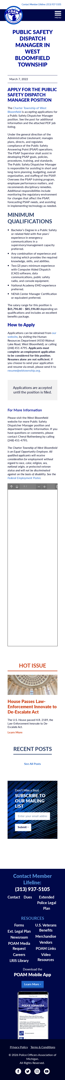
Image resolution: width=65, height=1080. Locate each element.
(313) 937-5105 (53, 4)
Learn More (15, 732)
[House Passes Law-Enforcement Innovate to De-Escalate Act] (33, 685)
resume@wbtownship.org (24, 370)
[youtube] (47, 1073)
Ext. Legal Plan (19, 931)
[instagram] (37, 1073)
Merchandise (45, 936)
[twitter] (28, 1073)
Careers (19, 954)
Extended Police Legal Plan (46, 902)
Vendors (45, 942)
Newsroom (19, 937)
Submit (22, 827)
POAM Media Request (19, 946)
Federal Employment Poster (24, 478)
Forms (19, 925)
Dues (28, 897)
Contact (14, 897)
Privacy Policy (19, 1047)
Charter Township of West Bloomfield (27, 110)
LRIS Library (19, 960)
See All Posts (32, 764)
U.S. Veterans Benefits (46, 928)
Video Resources (46, 957)
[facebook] (18, 1073)
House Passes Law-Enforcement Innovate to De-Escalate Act (32, 706)
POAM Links (46, 948)
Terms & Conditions (43, 1047)
